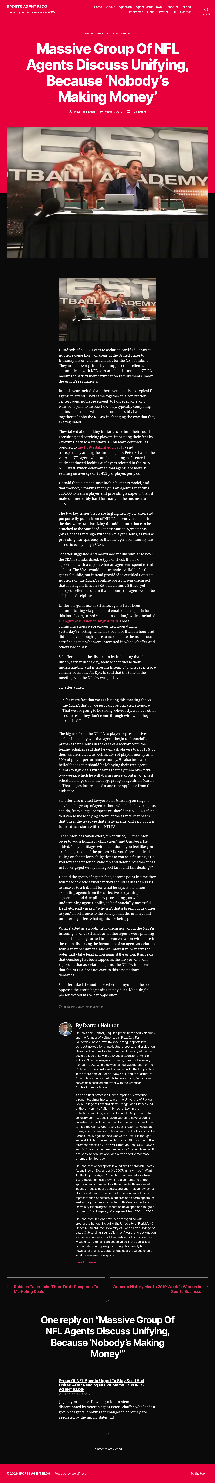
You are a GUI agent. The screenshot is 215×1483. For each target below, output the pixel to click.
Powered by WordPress (70, 1473)
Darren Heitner (86, 111)
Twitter (163, 12)
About (110, 7)
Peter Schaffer (94, 1006)
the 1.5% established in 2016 (101, 447)
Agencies (125, 7)
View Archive (86, 1262)
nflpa (66, 1006)
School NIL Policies (178, 7)
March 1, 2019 (113, 111)
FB (174, 12)
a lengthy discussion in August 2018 (88, 621)
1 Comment (139, 111)
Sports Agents (118, 33)
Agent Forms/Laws (149, 7)
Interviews (136, 12)
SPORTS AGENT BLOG (27, 7)
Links (150, 12)
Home (98, 7)
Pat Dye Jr (77, 1006)
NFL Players (94, 33)
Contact (185, 12)
